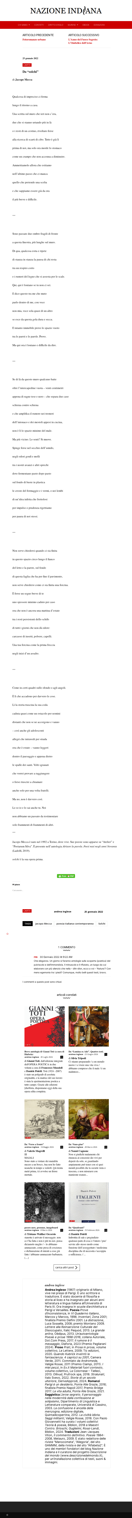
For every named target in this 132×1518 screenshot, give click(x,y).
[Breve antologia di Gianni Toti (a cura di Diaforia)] (44, 1026)
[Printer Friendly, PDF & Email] (66, 877)
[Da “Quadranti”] (89, 1202)
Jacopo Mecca (43, 923)
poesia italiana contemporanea (75, 923)
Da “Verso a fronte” (34, 1144)
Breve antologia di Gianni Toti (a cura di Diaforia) (44, 1053)
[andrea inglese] (34, 1373)
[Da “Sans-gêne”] (89, 1119)
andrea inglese (62, 911)
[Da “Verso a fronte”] (44, 1119)
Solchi (101, 923)
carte (27, 64)
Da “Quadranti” (77, 1227)
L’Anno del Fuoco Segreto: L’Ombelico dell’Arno (83, 41)
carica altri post (64, 1267)
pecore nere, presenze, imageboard (41, 1227)
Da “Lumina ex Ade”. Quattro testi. (86, 1051)
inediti (28, 1221)
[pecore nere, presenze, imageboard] (44, 1202)
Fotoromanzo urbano (34, 39)
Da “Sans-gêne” (76, 1144)
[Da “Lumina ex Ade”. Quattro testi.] (89, 1026)
